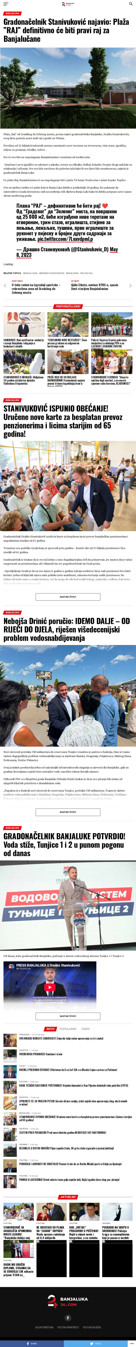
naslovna (73, 273)
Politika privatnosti (68, 1327)
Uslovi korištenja (44, 1327)
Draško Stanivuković (52, 273)
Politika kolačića (92, 1327)
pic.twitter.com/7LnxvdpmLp (65, 238)
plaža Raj (87, 273)
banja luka (30, 273)
